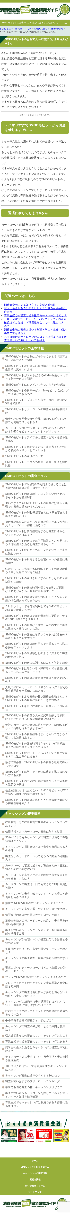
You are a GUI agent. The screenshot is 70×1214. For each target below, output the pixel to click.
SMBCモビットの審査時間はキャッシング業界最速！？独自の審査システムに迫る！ (35, 745)
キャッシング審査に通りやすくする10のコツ (32, 1075)
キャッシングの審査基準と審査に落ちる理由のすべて (36, 960)
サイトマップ (35, 1192)
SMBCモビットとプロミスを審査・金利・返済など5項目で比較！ (36, 402)
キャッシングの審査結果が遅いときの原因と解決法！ (35, 1028)
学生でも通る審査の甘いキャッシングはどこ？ (33, 1087)
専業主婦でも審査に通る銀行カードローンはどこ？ (35, 315)
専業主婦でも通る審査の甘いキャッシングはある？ (36, 1041)
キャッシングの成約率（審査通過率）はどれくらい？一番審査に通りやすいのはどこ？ (35, 1003)
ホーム (35, 1160)
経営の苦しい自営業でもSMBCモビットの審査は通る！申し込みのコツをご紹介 (36, 570)
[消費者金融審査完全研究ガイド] (35, 11)
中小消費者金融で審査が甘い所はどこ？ (29, 1020)
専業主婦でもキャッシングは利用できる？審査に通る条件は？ (36, 1104)
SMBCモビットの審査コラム (35, 1167)
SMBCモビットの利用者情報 (48, 29)
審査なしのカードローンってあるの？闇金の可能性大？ (36, 858)
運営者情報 (35, 1179)
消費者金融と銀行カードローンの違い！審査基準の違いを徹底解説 (36, 922)
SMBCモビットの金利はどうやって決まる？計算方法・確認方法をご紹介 (36, 358)
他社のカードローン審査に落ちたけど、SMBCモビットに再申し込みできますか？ (36, 726)
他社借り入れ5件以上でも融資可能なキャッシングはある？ (36, 1068)
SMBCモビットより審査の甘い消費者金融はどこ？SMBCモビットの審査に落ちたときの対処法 (36, 698)
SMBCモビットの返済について (24, 456)
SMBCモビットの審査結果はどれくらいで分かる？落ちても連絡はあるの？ (36, 736)
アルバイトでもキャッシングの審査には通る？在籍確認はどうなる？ (36, 839)
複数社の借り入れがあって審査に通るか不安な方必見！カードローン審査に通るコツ (36, 524)
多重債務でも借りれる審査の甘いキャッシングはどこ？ (36, 950)
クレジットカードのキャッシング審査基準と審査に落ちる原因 (36, 984)
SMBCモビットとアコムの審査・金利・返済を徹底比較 (36, 464)
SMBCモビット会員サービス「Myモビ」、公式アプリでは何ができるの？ (36, 392)
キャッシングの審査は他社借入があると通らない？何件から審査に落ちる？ (36, 994)
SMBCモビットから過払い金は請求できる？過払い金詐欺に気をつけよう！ (36, 367)
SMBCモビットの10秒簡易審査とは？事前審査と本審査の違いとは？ (36, 514)
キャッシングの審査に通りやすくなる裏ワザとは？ (36, 908)
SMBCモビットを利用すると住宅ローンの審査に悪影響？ (36, 561)
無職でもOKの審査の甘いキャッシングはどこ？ (34, 903)
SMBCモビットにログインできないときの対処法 (35, 384)
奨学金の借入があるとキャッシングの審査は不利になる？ (36, 1049)
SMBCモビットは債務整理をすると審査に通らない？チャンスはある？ (35, 533)
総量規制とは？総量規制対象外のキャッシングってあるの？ (36, 824)
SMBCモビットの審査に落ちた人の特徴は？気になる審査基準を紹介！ (36, 801)
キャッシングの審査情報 (35, 1173)
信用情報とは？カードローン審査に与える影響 (33, 831)
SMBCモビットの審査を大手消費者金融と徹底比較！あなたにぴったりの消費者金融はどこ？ (35, 717)
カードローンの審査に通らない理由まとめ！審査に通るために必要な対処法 (36, 867)
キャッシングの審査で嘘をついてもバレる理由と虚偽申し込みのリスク (36, 895)
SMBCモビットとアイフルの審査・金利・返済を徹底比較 (36, 439)
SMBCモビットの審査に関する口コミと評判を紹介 (36, 662)
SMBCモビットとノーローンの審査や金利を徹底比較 (36, 411)
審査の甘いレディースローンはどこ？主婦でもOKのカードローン (35, 969)
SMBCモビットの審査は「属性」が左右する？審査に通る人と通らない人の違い (36, 627)
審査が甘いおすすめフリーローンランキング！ (33, 1081)
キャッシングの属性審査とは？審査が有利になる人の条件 (36, 848)
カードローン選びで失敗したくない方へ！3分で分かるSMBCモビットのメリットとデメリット (36, 430)
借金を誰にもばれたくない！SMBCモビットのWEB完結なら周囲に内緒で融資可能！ (36, 792)
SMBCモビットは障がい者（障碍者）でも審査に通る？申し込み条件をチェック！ (36, 670)
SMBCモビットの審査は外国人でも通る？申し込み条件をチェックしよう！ (36, 645)
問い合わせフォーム (35, 1185)
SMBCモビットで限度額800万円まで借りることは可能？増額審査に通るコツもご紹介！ (36, 486)
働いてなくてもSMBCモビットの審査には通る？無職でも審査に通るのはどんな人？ (36, 505)
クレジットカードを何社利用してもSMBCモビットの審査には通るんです (36, 608)
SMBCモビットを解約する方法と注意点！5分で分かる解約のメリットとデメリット (35, 448)
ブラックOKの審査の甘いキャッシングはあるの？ (35, 977)
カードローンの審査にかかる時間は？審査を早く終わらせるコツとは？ (36, 877)
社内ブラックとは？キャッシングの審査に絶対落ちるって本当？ (36, 1013)
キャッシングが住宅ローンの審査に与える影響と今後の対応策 (36, 941)
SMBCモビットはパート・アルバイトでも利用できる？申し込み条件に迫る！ (36, 755)
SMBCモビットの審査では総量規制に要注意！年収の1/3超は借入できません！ (36, 617)
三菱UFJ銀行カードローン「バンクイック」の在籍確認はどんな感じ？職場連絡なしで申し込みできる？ (35, 323)
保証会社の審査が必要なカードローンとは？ (32, 914)
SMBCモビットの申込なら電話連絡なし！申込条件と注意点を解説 (36, 783)
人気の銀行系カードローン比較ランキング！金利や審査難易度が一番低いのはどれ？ (36, 689)
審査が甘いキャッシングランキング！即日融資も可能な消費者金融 (36, 932)
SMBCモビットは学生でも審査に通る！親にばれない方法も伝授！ (36, 773)
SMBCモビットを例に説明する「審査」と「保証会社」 (36, 708)
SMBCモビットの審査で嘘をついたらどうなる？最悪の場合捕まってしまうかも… (36, 598)
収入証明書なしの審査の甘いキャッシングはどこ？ (36, 1035)
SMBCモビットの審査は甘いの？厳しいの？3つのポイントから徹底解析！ (35, 495)
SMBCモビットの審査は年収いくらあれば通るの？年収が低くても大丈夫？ (36, 636)
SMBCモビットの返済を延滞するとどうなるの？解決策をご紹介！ (36, 580)
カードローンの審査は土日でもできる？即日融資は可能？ (36, 886)
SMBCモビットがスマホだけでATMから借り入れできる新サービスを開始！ (36, 377)
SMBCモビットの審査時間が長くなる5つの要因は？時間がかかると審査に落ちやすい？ (34, 589)
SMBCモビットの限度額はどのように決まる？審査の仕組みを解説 (36, 655)
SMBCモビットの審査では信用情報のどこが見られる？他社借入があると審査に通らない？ (36, 542)
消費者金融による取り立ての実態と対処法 (30, 304)
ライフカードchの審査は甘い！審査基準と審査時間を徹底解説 (36, 1058)
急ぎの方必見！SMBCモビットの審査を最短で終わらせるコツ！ (36, 764)
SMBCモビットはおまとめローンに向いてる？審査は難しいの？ (36, 552)
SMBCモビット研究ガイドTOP (15, 29)
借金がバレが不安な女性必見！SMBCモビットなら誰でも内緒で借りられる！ (36, 420)
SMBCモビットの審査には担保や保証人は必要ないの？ (36, 679)
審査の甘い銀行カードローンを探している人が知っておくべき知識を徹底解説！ (36, 1095)
